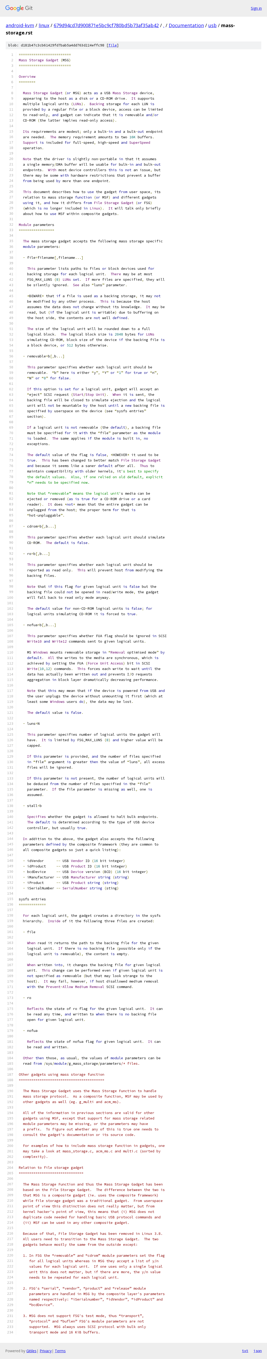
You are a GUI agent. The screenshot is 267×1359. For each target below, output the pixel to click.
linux (44, 25)
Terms (60, 1350)
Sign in (256, 8)
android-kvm (20, 25)
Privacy (46, 1350)
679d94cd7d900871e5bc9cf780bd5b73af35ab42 (106, 25)
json (257, 1350)
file (112, 45)
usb (212, 25)
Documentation (186, 25)
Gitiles (31, 1350)
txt (245, 1350)
